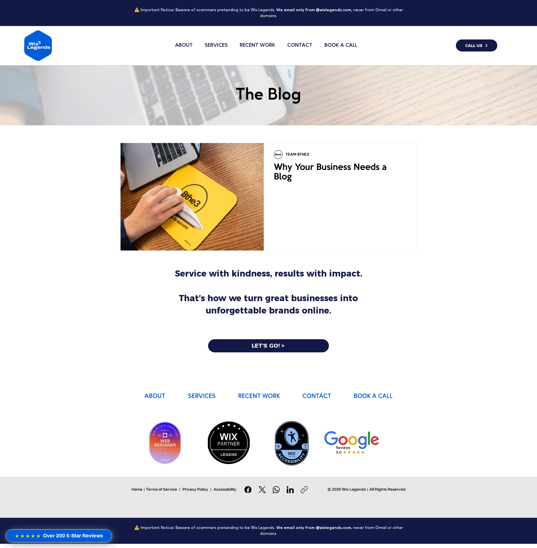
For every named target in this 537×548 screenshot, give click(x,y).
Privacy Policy (195, 489)
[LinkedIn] (290, 489)
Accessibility (224, 489)
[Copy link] (304, 489)
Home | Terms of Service (154, 489)
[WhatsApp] (276, 489)
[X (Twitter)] (262, 489)
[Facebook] (247, 489)
